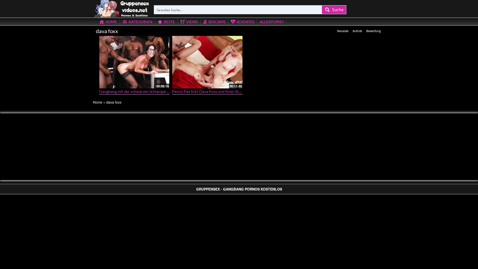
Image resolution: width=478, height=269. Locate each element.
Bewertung (373, 31)
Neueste (343, 31)
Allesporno (272, 21)
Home (97, 102)
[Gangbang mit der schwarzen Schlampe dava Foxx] (134, 62)
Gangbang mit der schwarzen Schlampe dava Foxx (141, 91)
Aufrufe (357, 31)
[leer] (122, 7)
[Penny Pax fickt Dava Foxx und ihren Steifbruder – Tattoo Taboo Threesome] (207, 62)
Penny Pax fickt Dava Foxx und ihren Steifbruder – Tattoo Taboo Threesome (236, 91)
